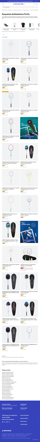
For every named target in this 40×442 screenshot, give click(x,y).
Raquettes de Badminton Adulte (7, 372)
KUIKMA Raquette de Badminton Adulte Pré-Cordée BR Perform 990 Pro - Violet (10, 240)
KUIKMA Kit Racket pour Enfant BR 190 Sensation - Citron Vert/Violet (28, 265)
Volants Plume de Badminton (7, 386)
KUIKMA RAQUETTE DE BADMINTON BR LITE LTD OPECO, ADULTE (29, 345)
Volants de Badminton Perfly (14, 29)
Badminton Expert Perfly (6, 377)
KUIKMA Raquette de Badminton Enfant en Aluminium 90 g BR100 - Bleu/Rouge (10, 163)
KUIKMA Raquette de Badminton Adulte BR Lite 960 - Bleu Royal (29, 292)
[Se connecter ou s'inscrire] (34, 4)
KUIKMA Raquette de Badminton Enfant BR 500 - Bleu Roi (29, 59)
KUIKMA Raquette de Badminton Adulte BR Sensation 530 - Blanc (29, 111)
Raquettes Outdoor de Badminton (8, 376)
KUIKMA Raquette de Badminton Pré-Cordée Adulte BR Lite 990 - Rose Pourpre (10, 319)
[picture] (11, 48)
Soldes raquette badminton (7, 379)
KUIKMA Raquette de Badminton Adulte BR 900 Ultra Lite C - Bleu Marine (10, 188)
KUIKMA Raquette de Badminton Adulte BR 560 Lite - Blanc (10, 59)
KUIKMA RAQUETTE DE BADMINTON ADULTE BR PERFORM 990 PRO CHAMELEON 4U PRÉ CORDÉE (10, 292)
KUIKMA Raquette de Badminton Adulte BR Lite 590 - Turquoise (29, 214)
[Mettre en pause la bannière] (35, 1)
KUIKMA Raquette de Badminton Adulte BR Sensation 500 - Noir (29, 85)
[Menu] (3, 4)
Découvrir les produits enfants (29, 240)
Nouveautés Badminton (6, 390)
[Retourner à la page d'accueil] (19, 4)
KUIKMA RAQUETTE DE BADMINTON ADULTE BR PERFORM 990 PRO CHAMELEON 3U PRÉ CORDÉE (10, 345)
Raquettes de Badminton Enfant (7, 373)
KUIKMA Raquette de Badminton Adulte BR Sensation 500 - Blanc (10, 265)
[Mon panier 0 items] (37, 4)
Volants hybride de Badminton (7, 394)
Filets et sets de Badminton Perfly (31, 29)
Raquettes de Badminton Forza (7, 387)
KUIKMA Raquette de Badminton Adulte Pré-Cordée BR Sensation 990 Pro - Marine (29, 319)
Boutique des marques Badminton (8, 397)
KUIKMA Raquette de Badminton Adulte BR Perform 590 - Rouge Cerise (10, 137)
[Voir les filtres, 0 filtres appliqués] (3, 34)
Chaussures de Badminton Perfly (6, 29)
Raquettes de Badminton (6, 391)
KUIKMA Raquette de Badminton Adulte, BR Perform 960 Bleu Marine (28, 163)
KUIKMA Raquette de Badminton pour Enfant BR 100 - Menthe (9, 214)
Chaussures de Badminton (6, 384)
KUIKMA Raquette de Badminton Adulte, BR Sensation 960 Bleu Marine (10, 85)
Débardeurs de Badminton (6, 393)
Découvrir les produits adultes (29, 136)
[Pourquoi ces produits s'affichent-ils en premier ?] (2, 37)
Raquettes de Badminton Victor (7, 380)
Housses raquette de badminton (7, 398)
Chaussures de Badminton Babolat (8, 383)
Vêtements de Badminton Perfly (23, 29)
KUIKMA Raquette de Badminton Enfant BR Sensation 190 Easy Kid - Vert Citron (29, 188)
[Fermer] (37, 1)
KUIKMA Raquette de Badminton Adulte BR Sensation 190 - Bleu (10, 111)
